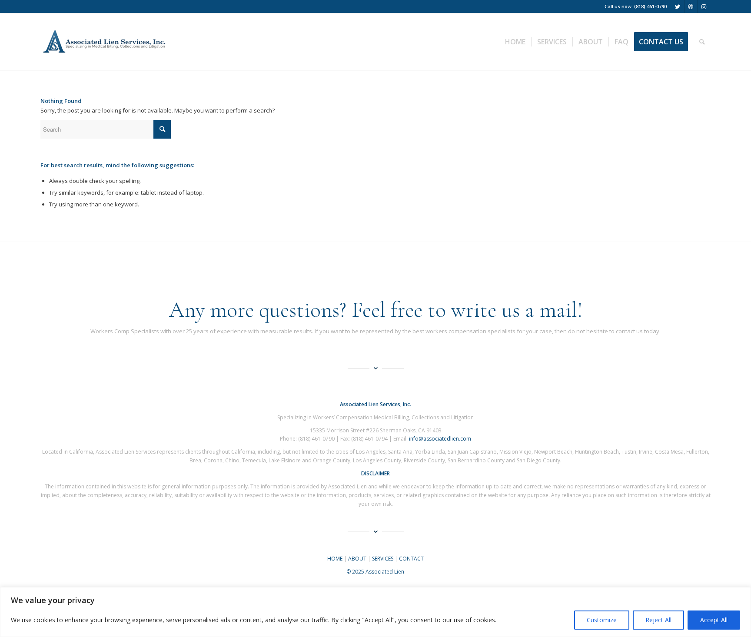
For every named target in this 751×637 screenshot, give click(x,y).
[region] (375, 612)
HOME (334, 558)
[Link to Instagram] (704, 6)
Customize (602, 620)
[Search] (702, 41)
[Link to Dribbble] (691, 6)
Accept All (714, 620)
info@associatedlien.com (440, 438)
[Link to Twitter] (677, 6)
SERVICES (382, 558)
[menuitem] (515, 41)
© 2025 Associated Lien (375, 571)
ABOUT (357, 558)
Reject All (658, 620)
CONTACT (411, 558)
